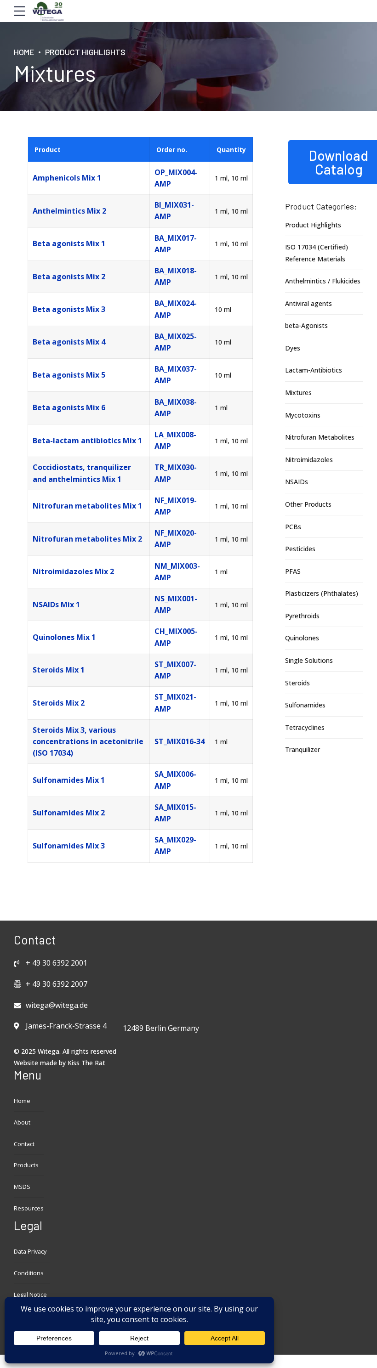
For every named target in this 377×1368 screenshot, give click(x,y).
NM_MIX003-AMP (177, 571)
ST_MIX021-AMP (175, 702)
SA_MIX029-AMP (175, 845)
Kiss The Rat (86, 1062)
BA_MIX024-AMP (175, 309)
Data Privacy (30, 1251)
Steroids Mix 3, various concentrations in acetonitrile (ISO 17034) (88, 741)
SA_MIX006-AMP (175, 780)
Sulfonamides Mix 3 (69, 846)
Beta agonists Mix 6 (69, 407)
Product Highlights (85, 52)
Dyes (292, 348)
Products (26, 1165)
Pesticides (300, 548)
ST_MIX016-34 (179, 741)
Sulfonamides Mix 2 (69, 813)
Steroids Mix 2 (59, 703)
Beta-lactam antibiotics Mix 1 (87, 440)
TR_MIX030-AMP (175, 473)
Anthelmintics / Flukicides (322, 281)
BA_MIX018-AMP (175, 276)
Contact (24, 1144)
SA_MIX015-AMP (175, 813)
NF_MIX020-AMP (175, 538)
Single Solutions (309, 660)
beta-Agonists (306, 325)
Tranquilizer (302, 749)
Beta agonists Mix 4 (69, 342)
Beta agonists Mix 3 (69, 309)
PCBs (293, 526)
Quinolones (302, 637)
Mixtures (298, 392)
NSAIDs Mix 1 (56, 604)
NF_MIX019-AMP (175, 506)
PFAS (293, 571)
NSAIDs (296, 481)
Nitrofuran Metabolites (319, 437)
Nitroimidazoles (309, 459)
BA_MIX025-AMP (175, 342)
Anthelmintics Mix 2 (69, 211)
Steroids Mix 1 (59, 670)
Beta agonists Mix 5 (69, 375)
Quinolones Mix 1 (64, 637)
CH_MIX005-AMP (176, 637)
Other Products (308, 504)
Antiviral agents (308, 303)
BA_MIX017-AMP (175, 243)
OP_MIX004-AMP (176, 178)
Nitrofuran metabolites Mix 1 (87, 506)
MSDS (22, 1187)
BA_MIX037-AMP (175, 374)
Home (24, 52)
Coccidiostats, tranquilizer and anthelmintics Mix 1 (82, 473)
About (22, 1122)
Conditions (29, 1273)
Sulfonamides (305, 705)
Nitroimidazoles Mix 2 (73, 571)
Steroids (297, 682)
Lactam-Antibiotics (313, 370)
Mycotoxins (302, 415)
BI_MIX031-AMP (174, 210)
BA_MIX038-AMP (175, 407)
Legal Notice (30, 1295)
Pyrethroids (302, 615)
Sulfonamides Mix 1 (69, 780)
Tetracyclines (305, 727)
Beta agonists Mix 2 (69, 276)
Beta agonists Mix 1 (69, 243)
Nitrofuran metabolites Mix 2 (87, 539)
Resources (29, 1208)
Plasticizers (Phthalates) (321, 593)
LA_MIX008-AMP (175, 440)
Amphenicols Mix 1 (67, 178)
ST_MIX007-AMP (175, 670)
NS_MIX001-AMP (175, 604)
